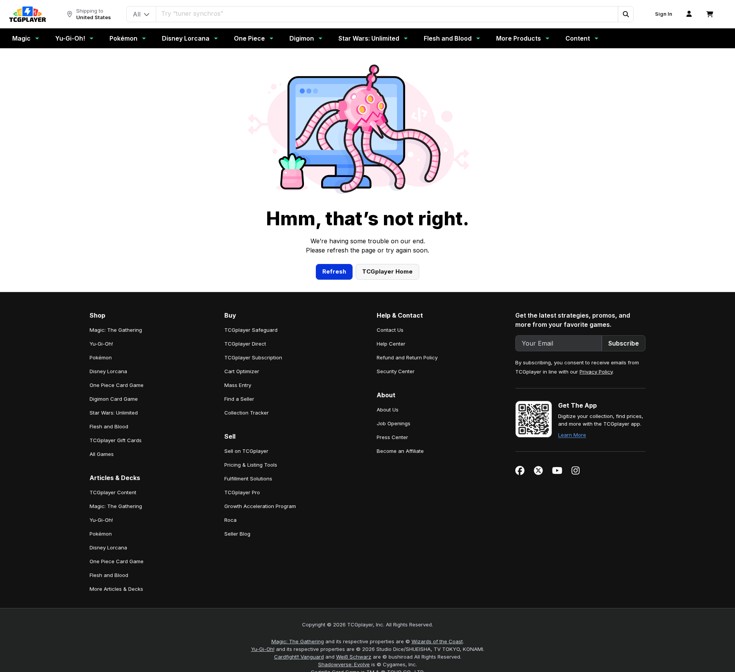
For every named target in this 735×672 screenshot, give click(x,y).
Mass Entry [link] (237, 385)
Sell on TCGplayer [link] (246, 451)
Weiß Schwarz (353, 657)
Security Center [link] (396, 371)
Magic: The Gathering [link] (116, 330)
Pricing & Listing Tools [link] (250, 465)
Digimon (301, 38)
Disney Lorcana (185, 38)
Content (577, 38)
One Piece (249, 38)
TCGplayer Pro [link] (242, 492)
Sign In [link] (663, 14)
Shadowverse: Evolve (344, 664)
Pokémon (123, 38)
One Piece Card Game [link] (117, 385)
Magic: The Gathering (297, 641)
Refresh (334, 271)
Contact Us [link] (390, 330)
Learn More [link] (572, 435)
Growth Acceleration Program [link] (260, 506)
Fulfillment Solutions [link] (248, 478)
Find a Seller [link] (239, 399)
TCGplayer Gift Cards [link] (116, 440)
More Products (518, 38)
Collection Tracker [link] (246, 413)
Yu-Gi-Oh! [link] (101, 344)
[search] (387, 13)
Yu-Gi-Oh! (70, 38)
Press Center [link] (392, 437)
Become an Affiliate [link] (400, 451)
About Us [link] (388, 409)
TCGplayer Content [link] (113, 492)
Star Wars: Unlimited (368, 38)
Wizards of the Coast (437, 641)
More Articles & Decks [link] (116, 589)
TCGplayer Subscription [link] (253, 357)
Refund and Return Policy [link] (407, 357)
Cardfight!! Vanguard (299, 657)
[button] (625, 14)
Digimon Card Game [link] (114, 399)
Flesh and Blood (448, 38)
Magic (21, 38)
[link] (27, 14)
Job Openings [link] (393, 423)
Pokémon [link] (101, 357)
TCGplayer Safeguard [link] (251, 330)
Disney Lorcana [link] (108, 371)
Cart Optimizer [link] (241, 371)
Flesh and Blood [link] (109, 426)
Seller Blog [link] (237, 534)
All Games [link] (102, 454)
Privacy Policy (596, 372)
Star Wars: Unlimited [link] (114, 413)
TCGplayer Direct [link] (245, 344)
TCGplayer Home (387, 271)
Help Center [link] (391, 344)
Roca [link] (230, 520)
